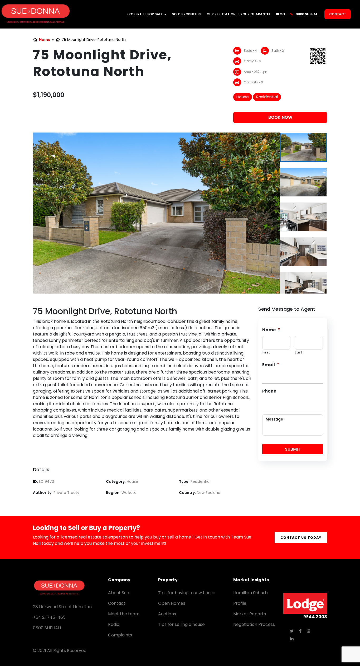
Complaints (120, 635)
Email (270, 365)
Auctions (167, 614)
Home (44, 39)
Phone (269, 391)
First (266, 352)
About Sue (118, 593)
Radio (113, 624)
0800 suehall (307, 14)
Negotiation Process (254, 624)
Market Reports (249, 614)
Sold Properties (186, 14)
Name (271, 330)
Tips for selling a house (181, 624)
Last (298, 352)
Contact (337, 14)
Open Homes (171, 603)
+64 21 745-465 (49, 617)
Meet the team (123, 614)
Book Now (280, 117)
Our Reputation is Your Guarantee (239, 14)
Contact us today (300, 537)
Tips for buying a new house (186, 593)
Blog (280, 14)
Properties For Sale (145, 14)
